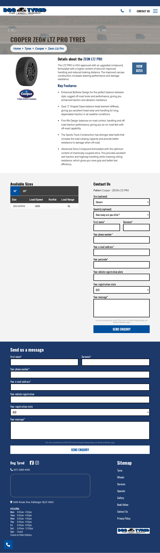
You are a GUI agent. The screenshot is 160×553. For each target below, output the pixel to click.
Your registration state (104, 284)
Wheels (120, 477)
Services (121, 484)
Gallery (120, 498)
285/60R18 (19, 206)
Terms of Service (119, 322)
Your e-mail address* (103, 247)
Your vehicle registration (22, 394)
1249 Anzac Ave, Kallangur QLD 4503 (33, 502)
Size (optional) (100, 196)
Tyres (119, 470)
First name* (99, 222)
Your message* (100, 297)
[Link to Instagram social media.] (37, 462)
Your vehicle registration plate (108, 272)
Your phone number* (103, 234)
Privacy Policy (139, 320)
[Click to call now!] (122, 11)
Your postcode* (100, 259)
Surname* (127, 222)
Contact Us (143, 11)
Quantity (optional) (102, 209)
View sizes (139, 68)
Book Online (122, 505)
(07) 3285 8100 (22, 469)
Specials (121, 491)
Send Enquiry (121, 329)
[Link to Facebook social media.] (31, 462)
